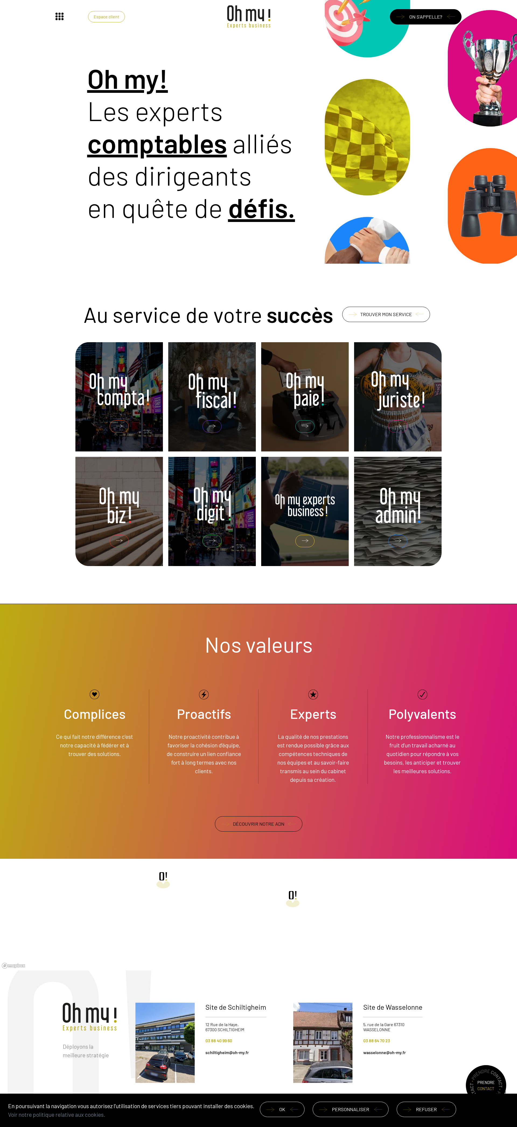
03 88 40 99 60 (218, 1040)
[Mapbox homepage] (13, 966)
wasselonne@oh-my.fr (384, 1052)
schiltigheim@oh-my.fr (227, 1052)
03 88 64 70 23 (376, 1040)
